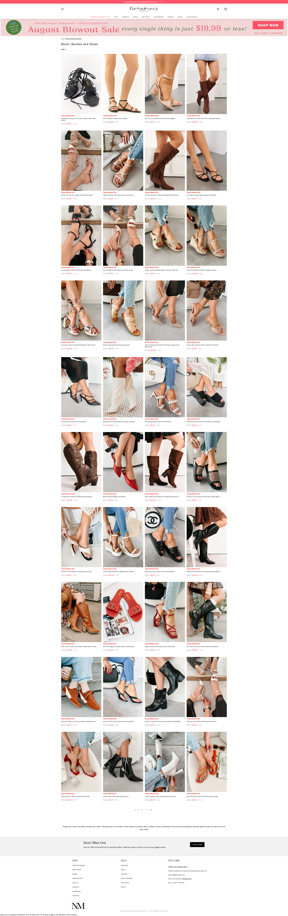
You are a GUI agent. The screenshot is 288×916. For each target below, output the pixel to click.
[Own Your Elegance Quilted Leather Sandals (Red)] (123, 612)
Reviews (74, 874)
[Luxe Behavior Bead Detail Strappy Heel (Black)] (207, 161)
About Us (75, 883)
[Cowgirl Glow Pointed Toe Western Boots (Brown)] (81, 462)
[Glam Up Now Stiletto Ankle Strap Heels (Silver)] (207, 687)
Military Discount (77, 878)
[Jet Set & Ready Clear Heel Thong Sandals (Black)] (123, 687)
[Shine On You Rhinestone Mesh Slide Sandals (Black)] (207, 462)
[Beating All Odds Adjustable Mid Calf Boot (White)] (123, 387)
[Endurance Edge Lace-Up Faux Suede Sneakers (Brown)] (81, 687)
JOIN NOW (197, 844)
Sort (63, 49)
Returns (123, 869)
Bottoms (146, 17)
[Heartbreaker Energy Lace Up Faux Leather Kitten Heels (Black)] (81, 84)
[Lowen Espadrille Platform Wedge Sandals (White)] (123, 537)
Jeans (135, 17)
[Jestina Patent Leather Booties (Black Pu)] (123, 762)
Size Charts (124, 874)
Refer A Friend (76, 869)
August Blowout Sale (100, 17)
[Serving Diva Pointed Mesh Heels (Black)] (81, 387)
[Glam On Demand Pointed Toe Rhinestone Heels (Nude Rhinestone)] (165, 310)
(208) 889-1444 (187, 879)
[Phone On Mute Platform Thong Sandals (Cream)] (81, 537)
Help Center (124, 865)
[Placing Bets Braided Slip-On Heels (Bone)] (165, 387)
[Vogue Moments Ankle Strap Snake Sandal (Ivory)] (123, 161)
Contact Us (75, 887)
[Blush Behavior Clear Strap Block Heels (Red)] (81, 762)
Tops (116, 17)
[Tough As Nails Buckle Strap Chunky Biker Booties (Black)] (165, 687)
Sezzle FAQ (75, 895)
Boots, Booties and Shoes (73, 39)
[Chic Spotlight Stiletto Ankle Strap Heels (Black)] (81, 235)
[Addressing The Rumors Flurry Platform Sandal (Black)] (207, 387)
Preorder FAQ (76, 891)
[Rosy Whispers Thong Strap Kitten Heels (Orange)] (207, 762)
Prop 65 (123, 887)
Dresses (125, 17)
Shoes (180, 17)
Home (63, 39)
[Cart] (225, 9)
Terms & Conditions (127, 878)
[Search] (62, 9)
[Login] (219, 9)
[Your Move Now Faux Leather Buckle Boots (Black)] (207, 612)
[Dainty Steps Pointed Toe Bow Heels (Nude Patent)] (207, 310)
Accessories (192, 17)
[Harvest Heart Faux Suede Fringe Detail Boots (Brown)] (165, 161)
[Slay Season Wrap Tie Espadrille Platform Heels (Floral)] (81, 310)
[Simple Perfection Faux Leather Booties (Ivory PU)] (165, 762)
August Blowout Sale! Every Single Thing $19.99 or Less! (141, 2)
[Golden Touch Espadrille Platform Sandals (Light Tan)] (165, 235)
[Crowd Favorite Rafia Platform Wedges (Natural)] (207, 235)
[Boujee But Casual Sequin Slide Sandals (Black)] (165, 537)
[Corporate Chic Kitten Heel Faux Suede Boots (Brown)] (207, 84)
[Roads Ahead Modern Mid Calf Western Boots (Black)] (207, 537)
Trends (170, 17)
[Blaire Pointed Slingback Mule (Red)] (123, 462)
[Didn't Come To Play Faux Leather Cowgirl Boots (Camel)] (81, 612)
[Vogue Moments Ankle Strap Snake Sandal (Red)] (165, 612)
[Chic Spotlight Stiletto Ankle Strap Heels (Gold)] (123, 235)
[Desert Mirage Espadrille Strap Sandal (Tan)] (123, 310)
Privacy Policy (125, 883)
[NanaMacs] (144, 9)
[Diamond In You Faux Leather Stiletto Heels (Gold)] (81, 161)
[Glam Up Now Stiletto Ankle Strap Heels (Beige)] (165, 84)
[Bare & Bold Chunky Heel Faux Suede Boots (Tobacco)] (165, 462)
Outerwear (158, 17)
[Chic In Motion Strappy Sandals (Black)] (123, 84)
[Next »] (150, 809)
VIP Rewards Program (78, 865)
